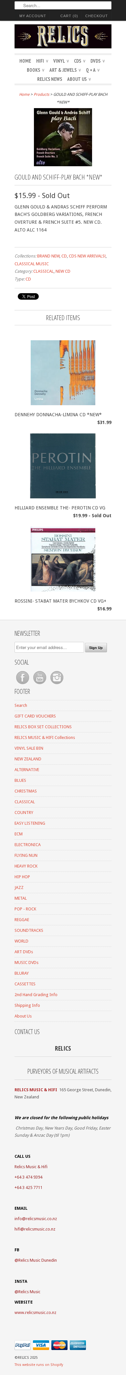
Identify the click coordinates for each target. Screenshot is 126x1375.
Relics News (49, 79)
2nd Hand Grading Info (36, 994)
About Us (79, 79)
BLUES (20, 780)
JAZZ (19, 887)
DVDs (97, 61)
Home (25, 61)
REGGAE (22, 919)
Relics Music (29, 1291)
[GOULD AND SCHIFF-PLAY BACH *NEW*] (63, 164)
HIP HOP (22, 876)
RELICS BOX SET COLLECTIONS (43, 726)
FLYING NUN (26, 855)
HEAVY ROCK (26, 866)
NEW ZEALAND (28, 758)
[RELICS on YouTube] (40, 684)
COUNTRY (24, 812)
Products (41, 94)
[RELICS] (63, 37)
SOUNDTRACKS (29, 930)
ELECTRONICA (28, 844)
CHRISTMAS (26, 791)
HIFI (42, 61)
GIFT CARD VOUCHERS (35, 716)
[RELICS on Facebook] (23, 684)
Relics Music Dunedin (37, 1260)
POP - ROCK (25, 908)
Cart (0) (69, 16)
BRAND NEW (48, 256)
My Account (32, 16)
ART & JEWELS (65, 70)
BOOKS (35, 70)
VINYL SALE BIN (29, 748)
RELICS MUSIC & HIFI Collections (45, 737)
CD (64, 256)
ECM (19, 833)
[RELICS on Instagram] (57, 684)
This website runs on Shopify (39, 1365)
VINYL (61, 61)
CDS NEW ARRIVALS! (87, 256)
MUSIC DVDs (26, 962)
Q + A (93, 70)
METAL (21, 898)
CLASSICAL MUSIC (32, 263)
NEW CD (63, 271)
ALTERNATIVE (27, 769)
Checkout (96, 16)
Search (21, 705)
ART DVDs (24, 951)
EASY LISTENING (30, 823)
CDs (79, 61)
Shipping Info (27, 1005)
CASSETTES (25, 983)
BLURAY (22, 973)
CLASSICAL (43, 271)
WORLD (21, 941)
